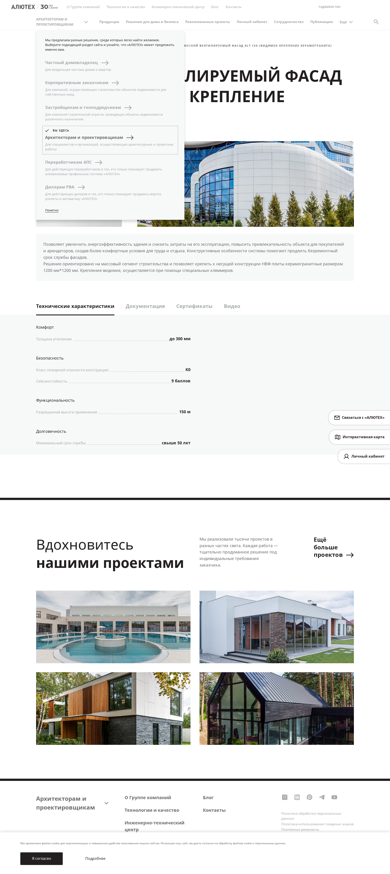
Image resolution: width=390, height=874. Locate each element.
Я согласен (41, 858)
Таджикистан (329, 7)
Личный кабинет (252, 21)
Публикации (321, 21)
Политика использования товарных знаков (317, 824)
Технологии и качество (152, 810)
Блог (215, 7)
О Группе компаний (148, 797)
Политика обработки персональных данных (311, 816)
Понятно (51, 210)
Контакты (214, 810)
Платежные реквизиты (300, 829)
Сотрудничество (289, 21)
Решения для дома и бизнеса (152, 21)
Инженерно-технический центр (154, 826)
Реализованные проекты (207, 21)
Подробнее (95, 858)
